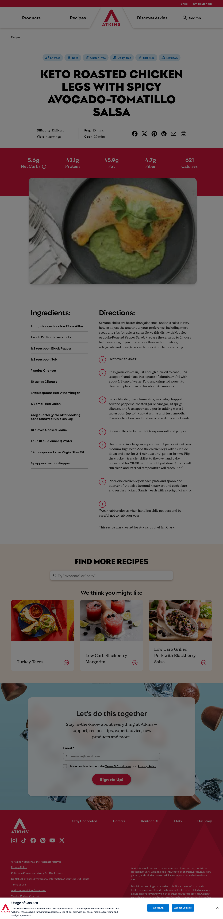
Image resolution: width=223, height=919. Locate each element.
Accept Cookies (182, 907)
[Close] (217, 907)
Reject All (158, 907)
